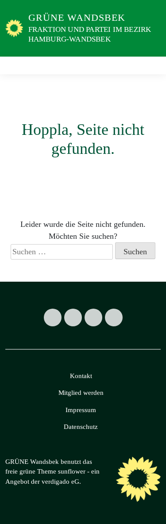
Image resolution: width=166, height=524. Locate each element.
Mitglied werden (81, 392)
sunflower (71, 471)
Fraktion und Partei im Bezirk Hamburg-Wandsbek (89, 34)
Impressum (81, 409)
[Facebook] (53, 317)
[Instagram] (73, 317)
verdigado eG (60, 481)
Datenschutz (81, 426)
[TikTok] (93, 317)
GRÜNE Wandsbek (76, 17)
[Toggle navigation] (151, 65)
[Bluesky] (114, 317)
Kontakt (81, 375)
